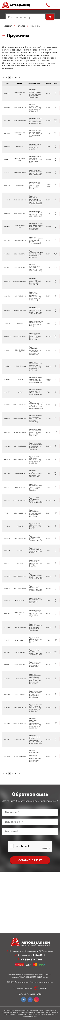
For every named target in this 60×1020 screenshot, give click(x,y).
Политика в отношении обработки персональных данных (30, 974)
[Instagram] (36, 999)
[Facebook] (30, 999)
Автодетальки (22, 982)
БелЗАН (48, 93)
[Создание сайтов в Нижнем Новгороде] (40, 988)
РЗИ (48, 147)
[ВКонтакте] (23, 999)
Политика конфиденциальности (30, 976)
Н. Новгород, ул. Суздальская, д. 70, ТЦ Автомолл (31, 951)
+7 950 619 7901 (31, 959)
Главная (8, 26)
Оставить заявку (30, 860)
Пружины (35, 26)
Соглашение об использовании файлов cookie (30, 977)
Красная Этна (48, 185)
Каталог (21, 26)
